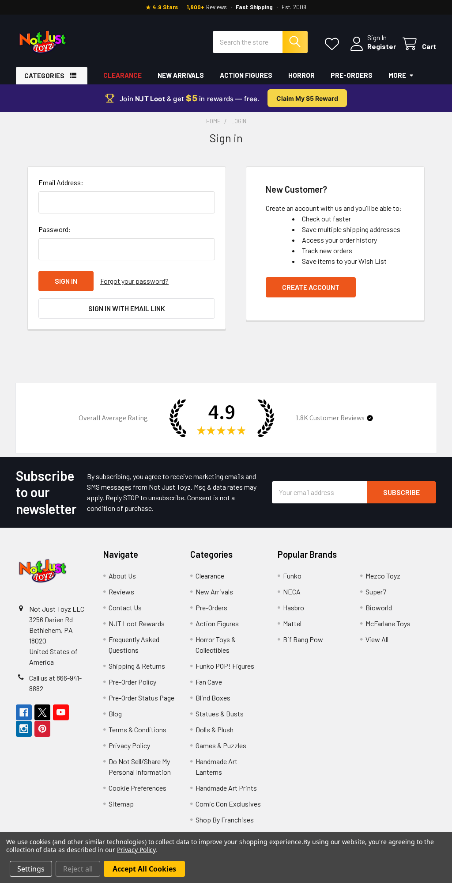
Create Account (310, 287)
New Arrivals (181, 75)
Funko (292, 575)
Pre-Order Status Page (141, 697)
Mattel (292, 623)
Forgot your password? (134, 281)
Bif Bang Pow (303, 639)
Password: (54, 229)
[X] (42, 712)
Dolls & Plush (215, 729)
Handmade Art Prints (226, 788)
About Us (122, 575)
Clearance (122, 75)
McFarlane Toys (388, 623)
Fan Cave (209, 681)
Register (381, 46)
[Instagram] (24, 729)
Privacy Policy (129, 745)
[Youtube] (61, 712)
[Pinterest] (42, 729)
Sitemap (121, 803)
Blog (115, 713)
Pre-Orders (352, 75)
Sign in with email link (126, 308)
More (397, 75)
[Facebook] (24, 712)
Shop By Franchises (225, 819)
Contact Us (125, 607)
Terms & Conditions (137, 729)
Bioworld (378, 607)
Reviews (121, 591)
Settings (31, 869)
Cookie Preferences (137, 788)
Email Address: (60, 182)
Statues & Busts (220, 713)
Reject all (78, 869)
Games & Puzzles (221, 745)
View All (376, 639)
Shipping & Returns (137, 666)
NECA (292, 591)
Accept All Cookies (144, 869)
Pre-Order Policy (132, 681)
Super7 (375, 591)
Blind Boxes (213, 697)
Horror (301, 75)
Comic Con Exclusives (228, 803)
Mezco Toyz (382, 575)
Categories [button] (44, 76)
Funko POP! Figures (225, 666)
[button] (369, 418)
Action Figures (246, 75)
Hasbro (293, 607)
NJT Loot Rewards (137, 623)
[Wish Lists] (334, 44)
